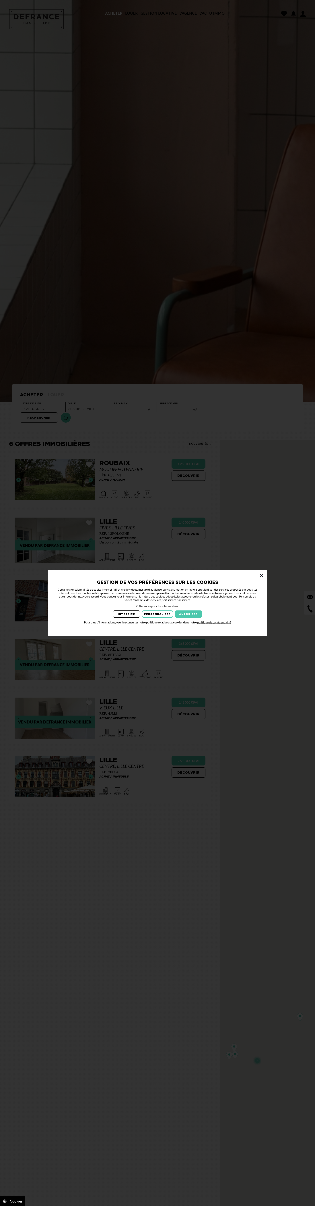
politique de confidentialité (214, 622)
